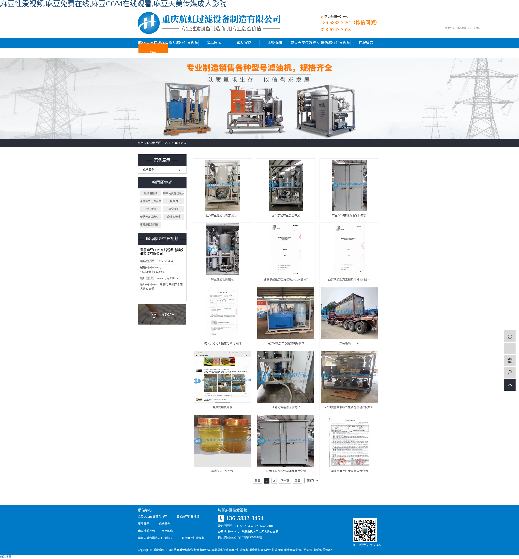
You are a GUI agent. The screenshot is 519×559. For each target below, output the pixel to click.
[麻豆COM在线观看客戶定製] (349, 185)
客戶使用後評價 (222, 407)
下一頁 (285, 480)
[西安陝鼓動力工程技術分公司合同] (349, 249)
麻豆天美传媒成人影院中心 (305, 48)
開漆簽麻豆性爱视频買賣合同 (349, 471)
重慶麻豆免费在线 (150, 201)
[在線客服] (510, 336)
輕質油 (174, 201)
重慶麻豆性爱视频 (237, 549)
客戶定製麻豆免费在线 (286, 215)
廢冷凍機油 (173, 216)
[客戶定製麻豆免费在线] (285, 185)
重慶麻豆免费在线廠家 (150, 224)
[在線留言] (510, 372)
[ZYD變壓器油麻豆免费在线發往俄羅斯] (349, 377)
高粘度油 (150, 208)
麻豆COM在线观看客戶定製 (349, 215)
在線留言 (366, 43)
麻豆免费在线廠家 (173, 193)
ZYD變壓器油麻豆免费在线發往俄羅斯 (349, 407)
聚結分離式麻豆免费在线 (150, 216)
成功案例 (244, 43)
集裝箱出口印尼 (349, 343)
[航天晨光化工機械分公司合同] (222, 313)
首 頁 (168, 143)
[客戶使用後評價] (222, 377)
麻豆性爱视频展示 (222, 279)
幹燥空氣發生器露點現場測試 (285, 343)
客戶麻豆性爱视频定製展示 (222, 215)
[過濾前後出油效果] (222, 441)
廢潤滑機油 (150, 193)
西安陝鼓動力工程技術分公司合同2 (286, 279)
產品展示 (214, 43)
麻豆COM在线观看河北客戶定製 (286, 471)
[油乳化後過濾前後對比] (285, 377)
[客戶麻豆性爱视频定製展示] (222, 185)
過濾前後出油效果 (222, 471)
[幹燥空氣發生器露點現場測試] (285, 313)
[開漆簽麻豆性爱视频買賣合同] (349, 441)
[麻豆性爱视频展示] (222, 249)
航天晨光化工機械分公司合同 (222, 343)
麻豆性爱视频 (146, 530)
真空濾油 (173, 208)
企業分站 (450, 28)
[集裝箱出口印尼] (349, 313)
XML (476, 28)
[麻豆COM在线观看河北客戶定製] (285, 441)
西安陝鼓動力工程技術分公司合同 (349, 279)
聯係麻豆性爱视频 (335, 43)
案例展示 (180, 143)
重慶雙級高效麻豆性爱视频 (266, 549)
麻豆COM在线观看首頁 (153, 48)
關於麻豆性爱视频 (183, 43)
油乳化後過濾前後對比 (286, 407)
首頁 (257, 480)
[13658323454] (510, 348)
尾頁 (297, 480)
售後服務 (274, 43)
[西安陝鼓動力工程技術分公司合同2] (285, 249)
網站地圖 (461, 28)
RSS (470, 28)
